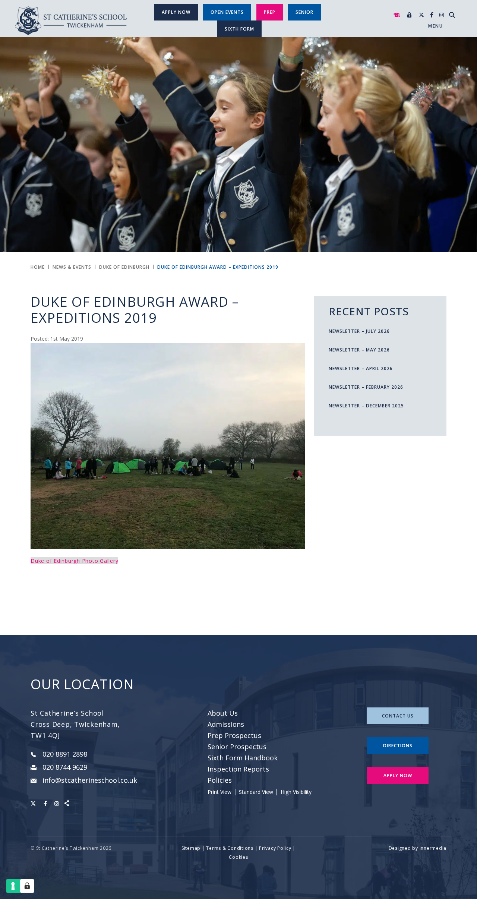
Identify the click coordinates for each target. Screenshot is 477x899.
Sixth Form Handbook (243, 757)
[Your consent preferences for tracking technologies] (27, 886)
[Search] (452, 15)
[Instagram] (441, 14)
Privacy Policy (275, 848)
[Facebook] (431, 14)
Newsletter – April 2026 (361, 368)
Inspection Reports (238, 768)
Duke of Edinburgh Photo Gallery (74, 560)
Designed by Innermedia (418, 848)
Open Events (227, 12)
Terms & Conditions (229, 848)
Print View (219, 791)
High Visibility (296, 791)
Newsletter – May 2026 (359, 350)
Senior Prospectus (237, 746)
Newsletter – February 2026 (366, 387)
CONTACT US (398, 716)
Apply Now (176, 12)
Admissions (226, 724)
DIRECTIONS (398, 745)
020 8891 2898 (64, 754)
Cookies (238, 857)
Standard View (256, 791)
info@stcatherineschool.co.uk (89, 780)
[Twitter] (421, 14)
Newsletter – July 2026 (359, 331)
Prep (269, 12)
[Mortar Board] (396, 15)
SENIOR (304, 12)
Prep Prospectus (234, 735)
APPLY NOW (397, 775)
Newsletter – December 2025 (366, 406)
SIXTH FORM (239, 29)
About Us (223, 713)
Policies (220, 780)
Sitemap (190, 848)
